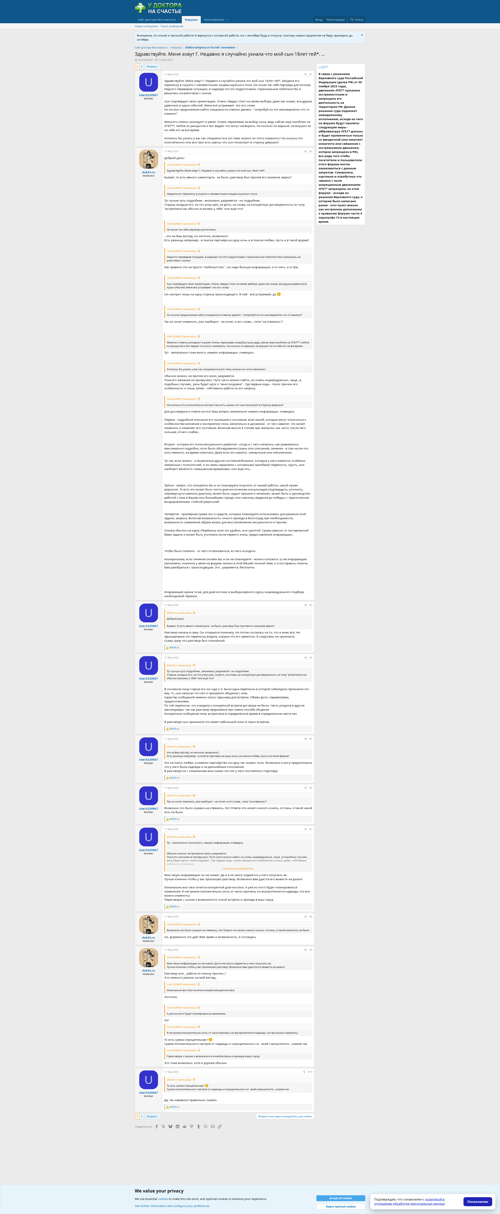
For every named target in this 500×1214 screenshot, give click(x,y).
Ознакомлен (477, 1202)
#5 (310, 739)
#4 (310, 657)
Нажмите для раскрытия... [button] (238, 868)
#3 (310, 605)
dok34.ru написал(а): (179, 613)
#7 (310, 829)
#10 (310, 1072)
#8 (310, 916)
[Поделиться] (305, 74)
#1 (310, 74)
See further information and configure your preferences (172, 1206)
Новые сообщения (146, 26)
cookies (163, 1199)
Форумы (191, 19)
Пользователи (214, 19)
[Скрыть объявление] (361, 35)
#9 (310, 949)
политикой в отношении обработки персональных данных (409, 1201)
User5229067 (145, 60)
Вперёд (151, 66)
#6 (310, 788)
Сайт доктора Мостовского (157, 19)
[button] (179, 19)
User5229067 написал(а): (181, 164)
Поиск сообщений (172, 26)
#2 (310, 151)
